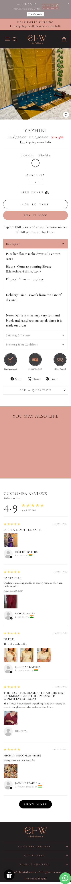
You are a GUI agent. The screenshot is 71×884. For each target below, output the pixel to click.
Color (35, 155)
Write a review (12, 498)
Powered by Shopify (35, 878)
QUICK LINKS (34, 855)
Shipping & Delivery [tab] (18, 335)
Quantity (35, 174)
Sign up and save (34, 864)
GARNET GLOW (16, 591)
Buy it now (35, 215)
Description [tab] (13, 244)
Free (22, 142)
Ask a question (35, 390)
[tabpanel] (35, 289)
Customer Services (34, 846)
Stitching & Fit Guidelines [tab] (22, 344)
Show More (47, 706)
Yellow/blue (35, 163)
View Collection (35, 14)
